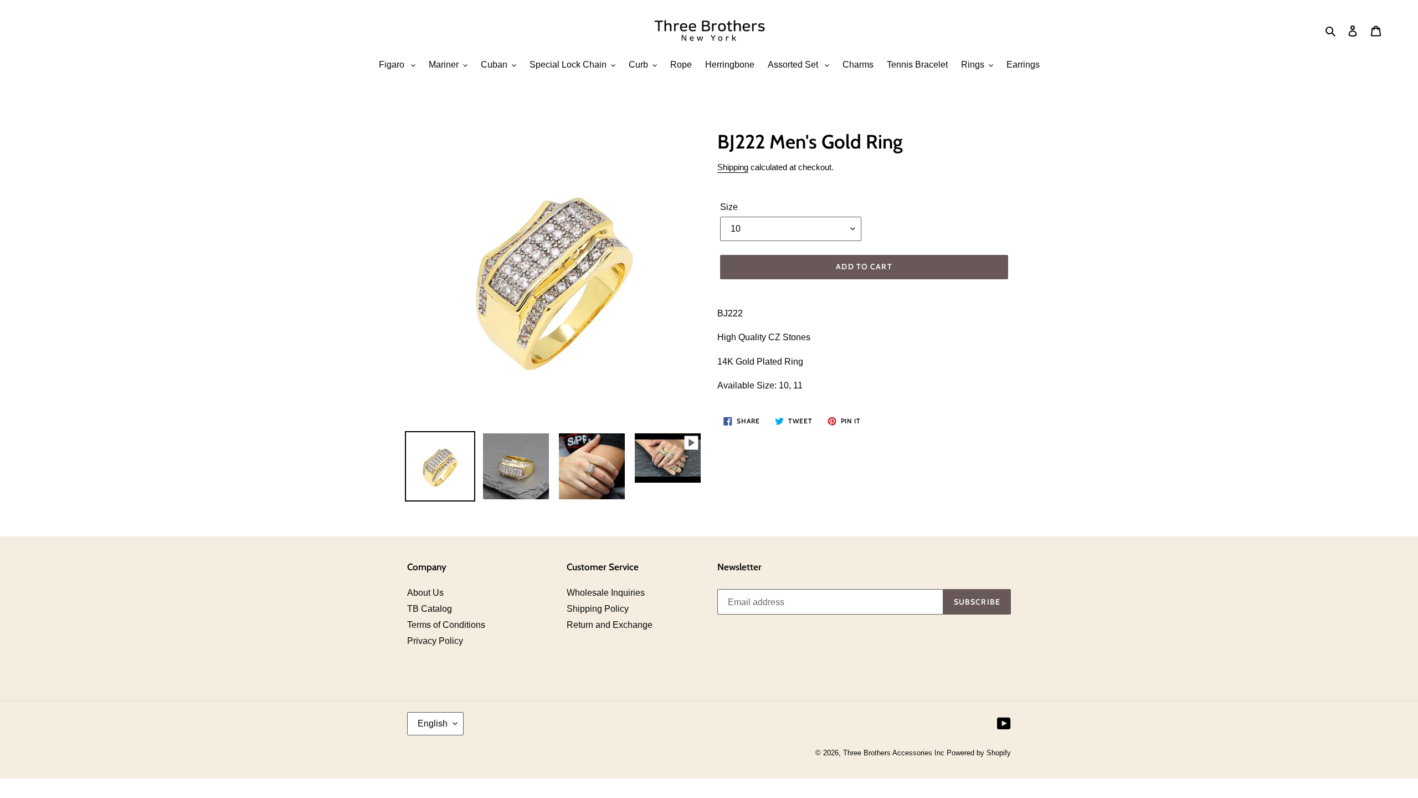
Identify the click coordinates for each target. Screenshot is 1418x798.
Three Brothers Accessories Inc (895, 753)
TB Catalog (429, 608)
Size (729, 207)
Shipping (732, 167)
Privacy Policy (435, 641)
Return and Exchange (610, 625)
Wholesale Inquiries (606, 592)
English (433, 723)
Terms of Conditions (446, 625)
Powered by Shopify (979, 753)
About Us (425, 592)
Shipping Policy (598, 608)
